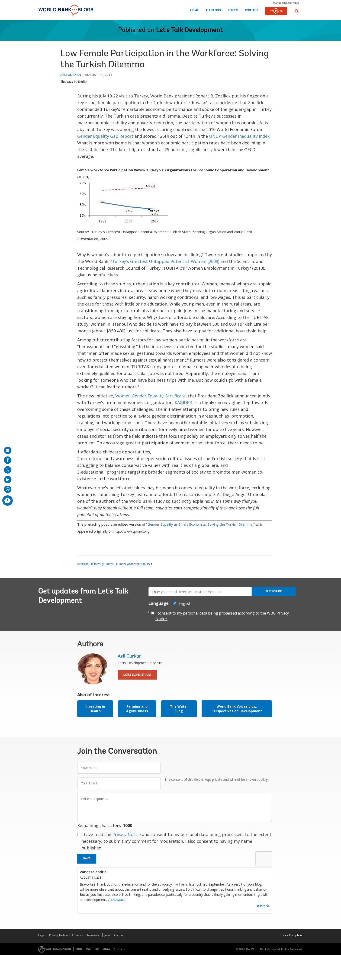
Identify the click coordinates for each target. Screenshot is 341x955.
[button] (297, 11)
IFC (96, 949)
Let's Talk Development (189, 30)
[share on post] (7, 470)
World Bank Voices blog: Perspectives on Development (237, 708)
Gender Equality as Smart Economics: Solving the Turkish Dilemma (200, 524)
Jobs (107, 935)
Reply (261, 906)
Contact (251, 10)
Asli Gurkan (70, 74)
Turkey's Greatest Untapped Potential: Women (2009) (165, 261)
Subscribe (273, 591)
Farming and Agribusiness (137, 708)
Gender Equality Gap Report (105, 136)
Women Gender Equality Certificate (150, 396)
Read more (117, 900)
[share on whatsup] (7, 489)
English (82, 82)
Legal (41, 935)
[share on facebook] (7, 460)
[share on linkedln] (7, 479)
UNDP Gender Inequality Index (239, 136)
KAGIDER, (184, 402)
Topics (233, 10)
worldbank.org (286, 3)
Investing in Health (95, 708)
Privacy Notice (126, 834)
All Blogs (213, 10)
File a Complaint (292, 935)
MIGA (106, 949)
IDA (88, 949)
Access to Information (86, 935)
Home (194, 10)
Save (86, 858)
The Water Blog (179, 708)
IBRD (78, 949)
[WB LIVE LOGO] (276, 11)
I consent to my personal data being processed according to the (222, 616)
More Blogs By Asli (137, 675)
